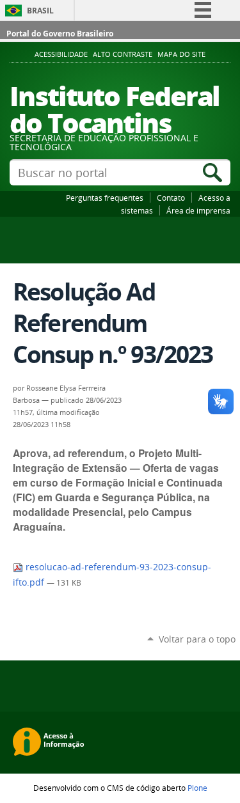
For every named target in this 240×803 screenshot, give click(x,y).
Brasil (40, 10)
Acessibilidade (61, 54)
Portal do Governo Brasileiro (59, 33)
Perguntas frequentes (104, 197)
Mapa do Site (181, 54)
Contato (171, 197)
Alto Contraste (122, 54)
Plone (197, 788)
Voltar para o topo (197, 639)
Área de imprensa (198, 210)
